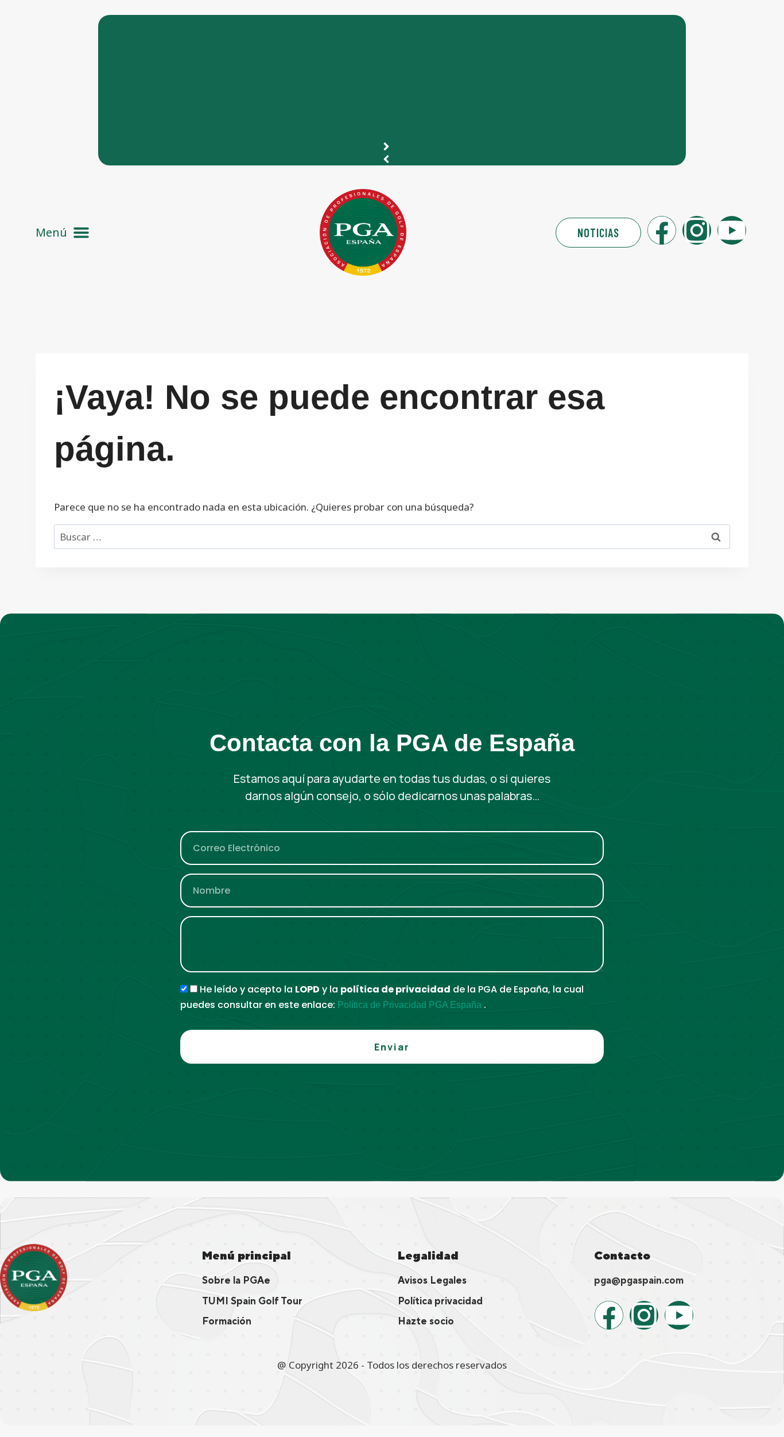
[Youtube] (732, 230)
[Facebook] (662, 230)
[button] (63, 232)
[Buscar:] (392, 536)
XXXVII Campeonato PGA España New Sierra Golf (229, 29)
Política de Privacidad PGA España (410, 1005)
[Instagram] (697, 230)
